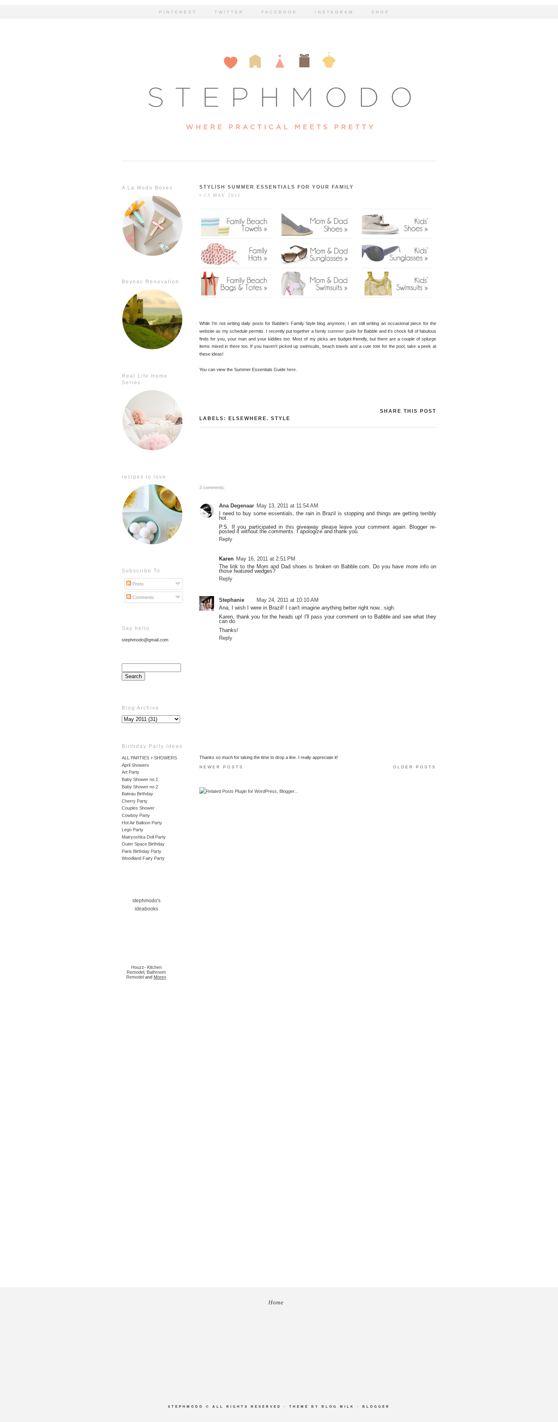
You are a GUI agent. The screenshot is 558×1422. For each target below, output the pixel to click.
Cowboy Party (136, 815)
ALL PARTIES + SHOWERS (149, 757)
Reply (225, 539)
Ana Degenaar (236, 506)
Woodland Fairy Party (143, 858)
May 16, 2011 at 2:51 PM (265, 559)
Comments (142, 597)
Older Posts (414, 767)
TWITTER (229, 12)
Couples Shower (138, 808)
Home (275, 1303)
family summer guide (335, 331)
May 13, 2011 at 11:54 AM (287, 506)
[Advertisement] (146, 1117)
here (291, 369)
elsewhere (247, 418)
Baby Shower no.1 (140, 779)
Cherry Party (134, 801)
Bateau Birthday (137, 793)
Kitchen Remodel (144, 970)
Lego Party (132, 829)
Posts (137, 583)
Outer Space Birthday (143, 843)
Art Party (130, 772)
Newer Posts (221, 767)
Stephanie (231, 600)
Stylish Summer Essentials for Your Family (276, 187)
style (280, 418)
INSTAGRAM (334, 12)
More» (160, 977)
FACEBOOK (279, 12)
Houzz (137, 967)
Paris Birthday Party (141, 851)
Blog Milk (338, 1407)
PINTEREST (178, 12)
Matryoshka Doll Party (144, 837)
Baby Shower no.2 (140, 786)
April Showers (135, 765)
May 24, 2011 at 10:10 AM (288, 600)
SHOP (380, 12)
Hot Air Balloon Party (142, 822)
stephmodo (185, 1407)
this (290, 527)
